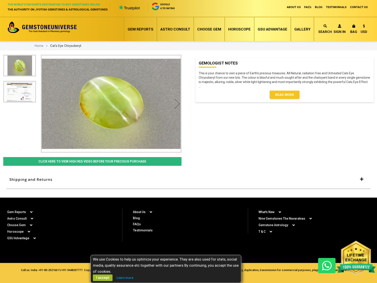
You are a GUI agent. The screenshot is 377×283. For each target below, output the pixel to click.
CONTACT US (359, 7)
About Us (139, 212)
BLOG (318, 7)
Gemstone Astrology (273, 225)
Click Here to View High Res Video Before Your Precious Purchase (92, 161)
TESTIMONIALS (336, 7)
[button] (364, 29)
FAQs (137, 224)
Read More (284, 95)
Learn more (125, 278)
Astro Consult (175, 29)
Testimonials (143, 230)
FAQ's (307, 7)
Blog (136, 218)
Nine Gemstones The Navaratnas (282, 218)
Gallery (302, 29)
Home (39, 46)
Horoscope (239, 29)
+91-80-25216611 (49, 270)
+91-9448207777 (72, 270)
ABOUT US (294, 7)
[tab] (188, 179)
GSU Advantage (272, 29)
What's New (266, 212)
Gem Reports (140, 29)
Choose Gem (209, 29)
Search (325, 32)
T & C (262, 231)
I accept (102, 278)
